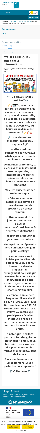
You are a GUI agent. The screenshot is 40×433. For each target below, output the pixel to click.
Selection (5, 34)
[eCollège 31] (33, 12)
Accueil (13, 21)
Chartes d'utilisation (28, 394)
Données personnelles (18, 396)
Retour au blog (7, 52)
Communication (22, 21)
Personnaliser (20, 430)
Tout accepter (13, 427)
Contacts (4, 394)
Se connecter (33, 17)
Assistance (6, 396)
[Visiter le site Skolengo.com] (20, 404)
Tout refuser (28, 427)
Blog (29, 21)
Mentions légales (14, 394)
